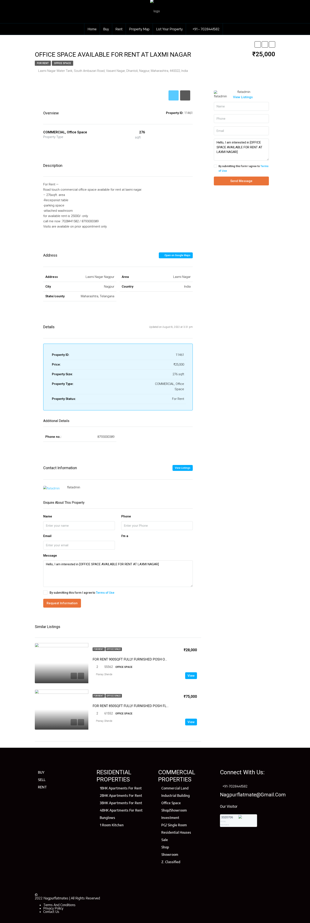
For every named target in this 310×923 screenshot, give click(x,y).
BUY (41, 772)
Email (47, 536)
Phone (126, 516)
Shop (165, 847)
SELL (42, 780)
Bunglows (107, 818)
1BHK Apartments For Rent (121, 788)
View (191, 676)
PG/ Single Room (174, 825)
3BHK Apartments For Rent (121, 803)
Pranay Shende (104, 674)
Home (92, 29)
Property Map (139, 29)
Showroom (169, 854)
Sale (164, 840)
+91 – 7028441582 (206, 29)
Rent (119, 29)
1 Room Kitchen (112, 825)
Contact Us (51, 912)
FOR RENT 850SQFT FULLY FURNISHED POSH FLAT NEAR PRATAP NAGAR (148, 706)
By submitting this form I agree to (82, 592)
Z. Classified (170, 862)
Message (50, 555)
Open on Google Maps (177, 255)
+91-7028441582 (235, 786)
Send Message (241, 181)
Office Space (62, 63)
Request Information (62, 603)
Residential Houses (176, 832)
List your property (169, 29)
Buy (106, 29)
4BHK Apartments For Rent (121, 810)
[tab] (173, 95)
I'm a (124, 536)
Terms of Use (105, 592)
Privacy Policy (53, 908)
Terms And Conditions (59, 905)
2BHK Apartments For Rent (121, 795)
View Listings (182, 467)
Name (47, 516)
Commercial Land (175, 788)
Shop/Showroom (174, 810)
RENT (42, 787)
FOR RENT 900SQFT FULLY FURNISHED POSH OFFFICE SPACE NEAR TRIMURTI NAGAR (158, 659)
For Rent (43, 63)
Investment (170, 818)
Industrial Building (175, 795)
